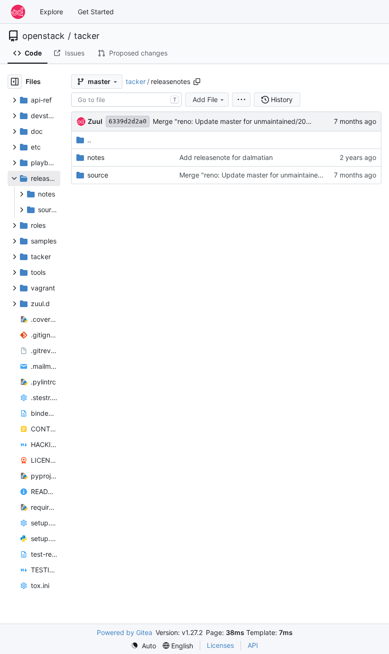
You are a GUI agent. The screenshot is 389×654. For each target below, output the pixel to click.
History (282, 99)
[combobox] (126, 100)
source (97, 175)
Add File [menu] (205, 99)
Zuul (95, 121)
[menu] (241, 100)
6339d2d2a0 (128, 121)
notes (95, 157)
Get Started (96, 12)
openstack (43, 36)
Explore (51, 12)
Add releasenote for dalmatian (226, 157)
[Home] (18, 11)
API (253, 645)
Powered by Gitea (124, 632)
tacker (87, 36)
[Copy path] (197, 81)
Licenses (220, 645)
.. (89, 140)
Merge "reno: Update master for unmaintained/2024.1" (237, 121)
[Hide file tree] (15, 82)
